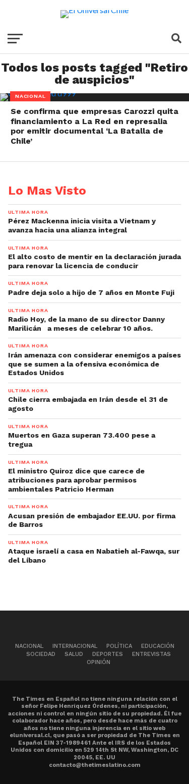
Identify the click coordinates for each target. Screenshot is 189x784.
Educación (157, 646)
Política (119, 646)
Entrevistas (151, 654)
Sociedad (40, 654)
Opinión (98, 662)
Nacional (29, 646)
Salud (74, 654)
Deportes (107, 654)
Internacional (74, 646)
